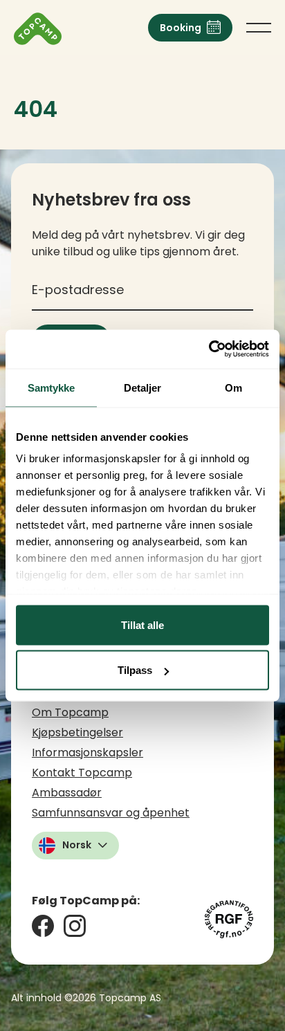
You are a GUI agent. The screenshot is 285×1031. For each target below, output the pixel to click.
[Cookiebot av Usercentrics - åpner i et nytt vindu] (208, 349)
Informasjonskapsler (87, 752)
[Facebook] (43, 926)
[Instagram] (75, 926)
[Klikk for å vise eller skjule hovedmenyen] (258, 28)
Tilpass (135, 670)
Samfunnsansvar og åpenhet (111, 813)
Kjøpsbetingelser (77, 732)
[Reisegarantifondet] (229, 919)
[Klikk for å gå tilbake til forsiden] (38, 28)
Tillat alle (142, 624)
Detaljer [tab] (143, 387)
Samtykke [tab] (51, 387)
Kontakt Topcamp (82, 773)
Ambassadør (67, 793)
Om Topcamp (70, 712)
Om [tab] (233, 387)
